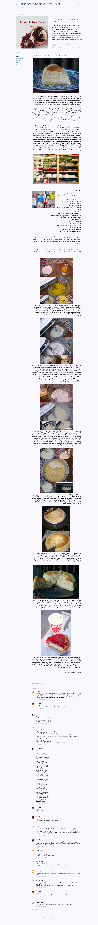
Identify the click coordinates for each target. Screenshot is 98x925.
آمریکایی (18, 60)
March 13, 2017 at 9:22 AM (41, 699)
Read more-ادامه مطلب (77, 47)
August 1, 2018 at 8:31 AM (41, 876)
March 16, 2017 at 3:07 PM (41, 835)
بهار (37, 691)
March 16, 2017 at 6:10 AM (41, 822)
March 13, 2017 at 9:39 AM (41, 710)
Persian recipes (20, 58)
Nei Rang (38, 714)
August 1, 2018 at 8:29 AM (41, 866)
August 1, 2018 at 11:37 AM (41, 906)
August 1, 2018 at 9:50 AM (41, 898)
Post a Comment (36, 909)
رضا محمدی (38, 861)
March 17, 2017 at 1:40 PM (41, 846)
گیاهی (17, 64)
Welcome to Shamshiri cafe (40, 4)
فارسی (32, 7)
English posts (25, 7)
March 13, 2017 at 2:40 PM (41, 744)
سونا (37, 727)
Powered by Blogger (50, 918)
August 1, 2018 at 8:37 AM (41, 887)
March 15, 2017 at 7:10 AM (41, 803)
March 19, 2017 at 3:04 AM (41, 857)
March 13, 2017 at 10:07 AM (41, 723)
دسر (17, 62)
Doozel (38, 703)
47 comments (58, 47)
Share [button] (53, 47)
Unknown (38, 850)
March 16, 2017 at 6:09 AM (41, 812)
